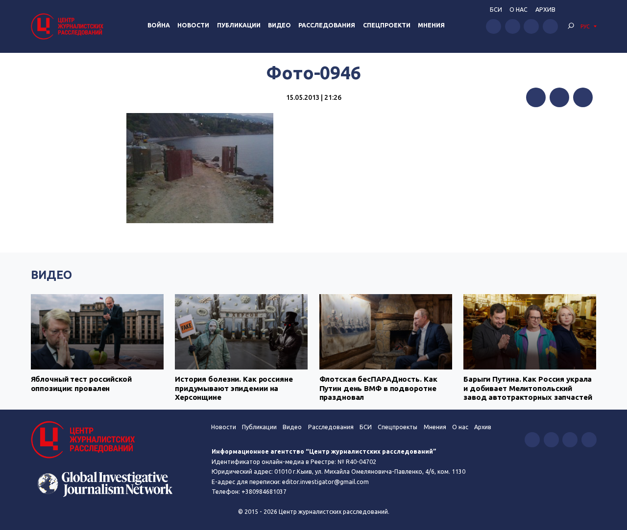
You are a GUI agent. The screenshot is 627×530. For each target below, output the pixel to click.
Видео (279, 25)
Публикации (239, 25)
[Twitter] (559, 97)
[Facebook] (536, 97)
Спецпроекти (386, 25)
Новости (193, 25)
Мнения (431, 25)
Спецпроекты (397, 427)
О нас (518, 9)
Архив (545, 9)
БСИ (496, 9)
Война (158, 25)
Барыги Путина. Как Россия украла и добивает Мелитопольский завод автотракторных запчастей (527, 388)
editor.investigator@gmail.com (325, 482)
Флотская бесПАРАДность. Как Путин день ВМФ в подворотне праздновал (378, 388)
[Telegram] (583, 97)
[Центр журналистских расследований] (68, 26)
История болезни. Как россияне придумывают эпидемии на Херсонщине (234, 388)
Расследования (326, 25)
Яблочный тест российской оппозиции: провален (81, 383)
